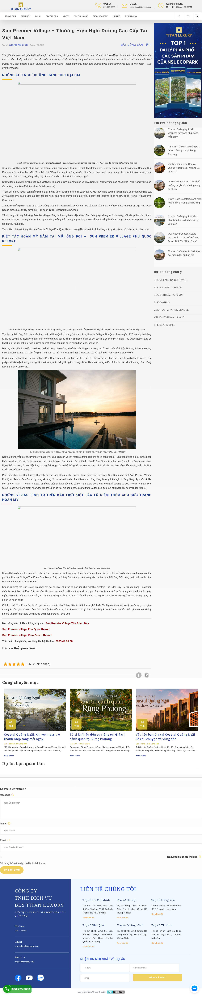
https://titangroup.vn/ (24, 962)
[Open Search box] (197, 16)
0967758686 (21, 930)
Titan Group (92, 992)
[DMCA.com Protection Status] (116, 992)
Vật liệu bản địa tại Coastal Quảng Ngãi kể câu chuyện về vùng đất (184, 168)
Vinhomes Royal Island (169, 317)
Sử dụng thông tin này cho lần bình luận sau (23, 863)
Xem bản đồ (88, 917)
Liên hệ (116, 16)
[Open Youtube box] (188, 16)
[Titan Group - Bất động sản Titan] (20, 6)
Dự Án (38, 16)
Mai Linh (73, 744)
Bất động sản (132, 44)
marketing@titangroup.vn (140, 7)
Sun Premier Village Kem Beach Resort (27, 635)
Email (3, 840)
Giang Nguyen (18, 44)
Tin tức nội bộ (81, 16)
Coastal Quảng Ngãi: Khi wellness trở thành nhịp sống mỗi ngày (183, 133)
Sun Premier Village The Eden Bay (67, 623)
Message (5, 795)
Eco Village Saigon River (170, 280)
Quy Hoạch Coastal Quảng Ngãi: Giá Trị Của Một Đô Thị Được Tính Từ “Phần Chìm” (183, 237)
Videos (66, 16)
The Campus (162, 302)
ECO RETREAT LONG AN (168, 287)
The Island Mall (164, 325)
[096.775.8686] (7, 989)
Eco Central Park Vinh (169, 295)
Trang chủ (10, 16)
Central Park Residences (171, 310)
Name (3, 823)
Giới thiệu (25, 16)
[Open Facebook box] (179, 16)
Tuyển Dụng (131, 16)
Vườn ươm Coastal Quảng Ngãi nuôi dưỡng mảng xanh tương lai (185, 203)
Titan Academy (100, 16)
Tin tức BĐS (52, 16)
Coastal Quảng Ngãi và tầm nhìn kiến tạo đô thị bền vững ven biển (183, 220)
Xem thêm (9, 756)
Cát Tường (8, 744)
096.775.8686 (109, 7)
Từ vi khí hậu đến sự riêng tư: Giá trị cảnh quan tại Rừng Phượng (183, 150)
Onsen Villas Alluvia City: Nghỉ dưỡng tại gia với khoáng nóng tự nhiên (184, 185)
